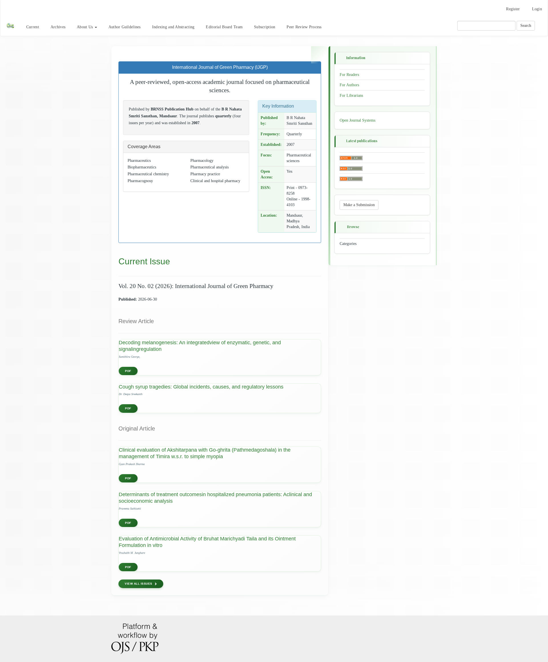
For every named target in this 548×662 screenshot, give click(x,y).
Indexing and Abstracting (173, 27)
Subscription (264, 27)
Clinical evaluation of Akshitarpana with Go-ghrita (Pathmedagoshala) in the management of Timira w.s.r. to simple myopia (205, 453)
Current (32, 27)
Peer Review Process (304, 27)
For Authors (349, 85)
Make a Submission (359, 205)
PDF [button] (128, 371)
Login (537, 9)
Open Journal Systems (357, 120)
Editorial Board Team (224, 27)
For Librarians (351, 95)
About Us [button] (85, 27)
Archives (58, 27)
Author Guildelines (124, 27)
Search (525, 25)
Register (513, 9)
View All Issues (138, 583)
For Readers (349, 74)
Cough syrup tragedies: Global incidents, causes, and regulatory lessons (201, 387)
